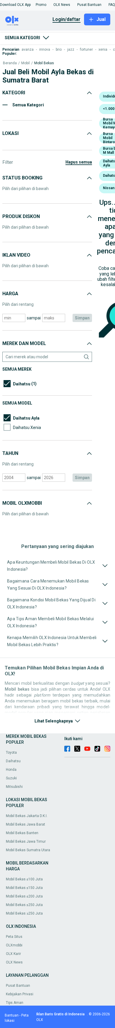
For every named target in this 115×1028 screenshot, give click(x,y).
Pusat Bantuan (18, 986)
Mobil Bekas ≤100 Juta (24, 879)
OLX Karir (13, 954)
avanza (28, 49)
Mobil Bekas (44, 63)
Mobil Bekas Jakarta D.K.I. (26, 816)
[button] (15, 4)
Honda (11, 770)
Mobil (25, 63)
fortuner (86, 49)
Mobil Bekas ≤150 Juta (24, 888)
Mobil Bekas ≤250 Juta (24, 905)
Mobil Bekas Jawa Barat (25, 824)
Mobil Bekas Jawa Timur (26, 841)
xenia (102, 49)
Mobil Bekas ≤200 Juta (24, 896)
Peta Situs (14, 937)
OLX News (14, 962)
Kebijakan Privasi (19, 994)
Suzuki (11, 778)
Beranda (10, 63)
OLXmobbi (14, 945)
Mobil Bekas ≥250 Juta (24, 913)
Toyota (11, 752)
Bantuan (12, 1015)
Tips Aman (14, 1003)
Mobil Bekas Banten (22, 833)
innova (44, 49)
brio (59, 49)
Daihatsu (13, 761)
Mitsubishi (14, 787)
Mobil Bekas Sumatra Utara (28, 850)
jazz (70, 49)
